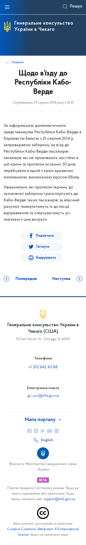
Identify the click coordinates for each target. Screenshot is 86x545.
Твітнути (42, 247)
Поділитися (45, 236)
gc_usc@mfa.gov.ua (43, 396)
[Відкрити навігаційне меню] (7, 7)
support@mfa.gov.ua (59, 499)
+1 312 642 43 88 (43, 367)
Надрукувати (46, 258)
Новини (18, 62)
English (47, 440)
